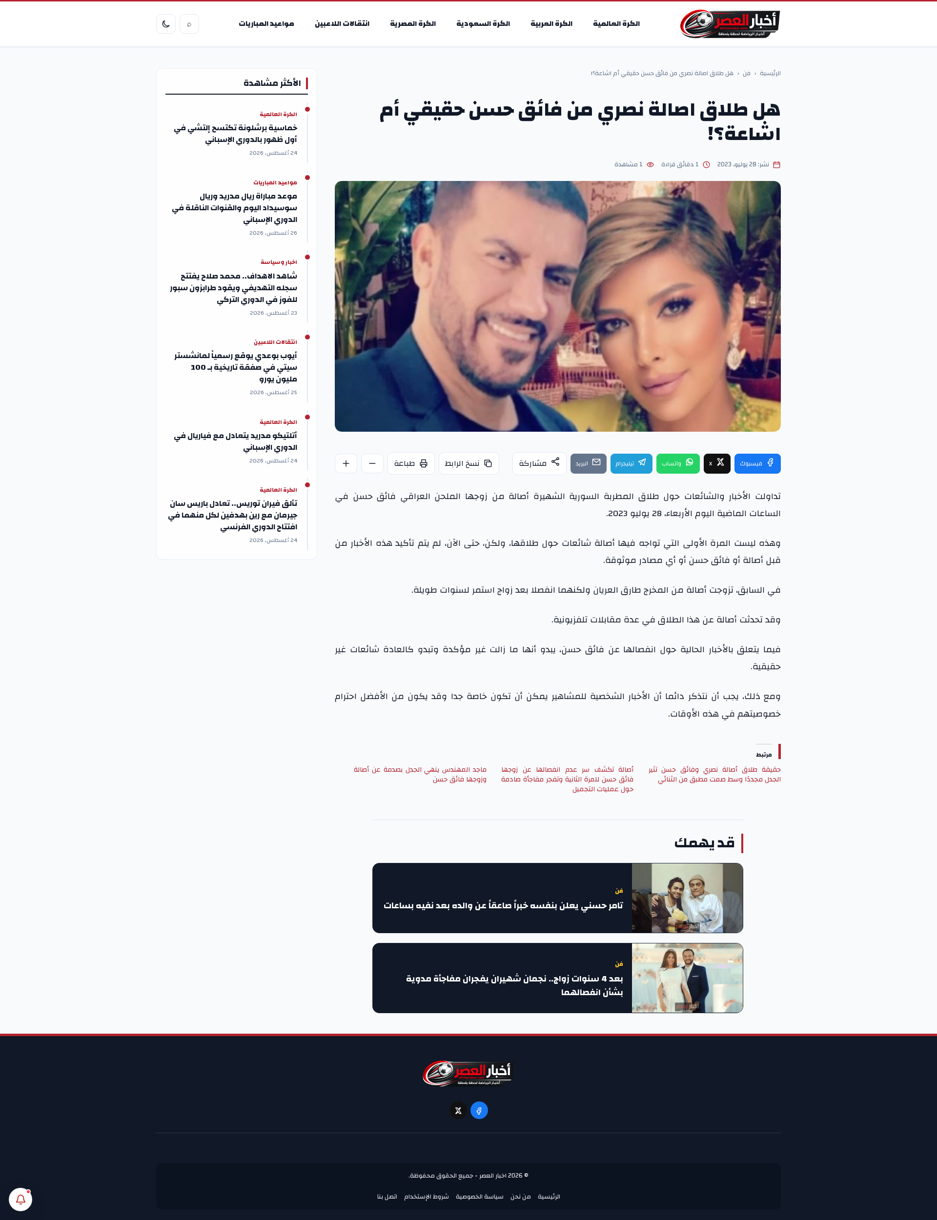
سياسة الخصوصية (480, 1196)
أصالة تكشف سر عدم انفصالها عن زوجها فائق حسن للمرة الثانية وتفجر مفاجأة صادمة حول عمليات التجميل (567, 779)
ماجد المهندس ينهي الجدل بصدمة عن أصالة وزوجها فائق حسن (420, 774)
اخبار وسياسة (279, 262)
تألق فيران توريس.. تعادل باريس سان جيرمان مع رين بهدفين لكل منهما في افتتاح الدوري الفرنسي (232, 515)
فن (747, 73)
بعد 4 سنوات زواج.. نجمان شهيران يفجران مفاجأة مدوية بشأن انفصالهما (514, 986)
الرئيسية (770, 73)
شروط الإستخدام (426, 1196)
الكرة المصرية (413, 23)
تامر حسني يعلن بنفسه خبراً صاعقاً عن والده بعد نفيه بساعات (503, 906)
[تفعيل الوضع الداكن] (166, 24)
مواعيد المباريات (266, 23)
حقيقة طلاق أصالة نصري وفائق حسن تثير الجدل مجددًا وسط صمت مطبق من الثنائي (715, 774)
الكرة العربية (551, 23)
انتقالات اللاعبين (342, 23)
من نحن (520, 1196)
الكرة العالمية (616, 23)
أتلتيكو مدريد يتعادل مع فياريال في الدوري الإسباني (235, 441)
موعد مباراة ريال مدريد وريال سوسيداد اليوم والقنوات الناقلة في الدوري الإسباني (234, 207)
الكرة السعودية (483, 23)
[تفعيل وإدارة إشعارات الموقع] (20, 1199)
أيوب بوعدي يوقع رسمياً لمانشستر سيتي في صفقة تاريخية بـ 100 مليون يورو (235, 367)
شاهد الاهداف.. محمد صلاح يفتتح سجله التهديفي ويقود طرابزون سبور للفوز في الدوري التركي (233, 287)
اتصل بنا (387, 1196)
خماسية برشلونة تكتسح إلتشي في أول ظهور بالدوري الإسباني (235, 133)
